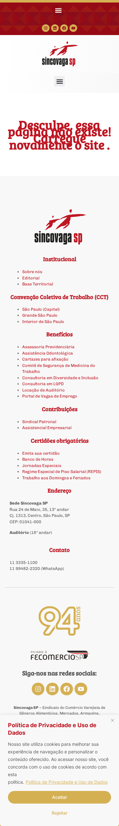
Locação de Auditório (43, 390)
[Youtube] (73, 28)
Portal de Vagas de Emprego (49, 396)
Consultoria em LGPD (43, 383)
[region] (59, 770)
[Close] (112, 720)
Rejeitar (59, 813)
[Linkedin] (55, 28)
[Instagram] (46, 28)
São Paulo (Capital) (41, 309)
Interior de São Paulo (43, 321)
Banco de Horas (37, 459)
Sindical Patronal (39, 421)
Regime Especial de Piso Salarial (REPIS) (61, 471)
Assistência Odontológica (47, 353)
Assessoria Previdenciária (48, 346)
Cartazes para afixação (45, 359)
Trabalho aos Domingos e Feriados (56, 478)
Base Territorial (37, 284)
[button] (58, 10)
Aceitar (59, 797)
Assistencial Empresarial (46, 427)
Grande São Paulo (39, 315)
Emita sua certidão (41, 453)
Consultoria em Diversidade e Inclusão (60, 377)
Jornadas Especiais (41, 465)
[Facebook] (64, 28)
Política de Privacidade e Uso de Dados (67, 782)
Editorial (30, 278)
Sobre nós (32, 271)
